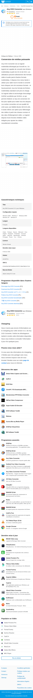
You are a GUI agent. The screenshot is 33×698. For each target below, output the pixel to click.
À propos (4, 668)
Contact (3, 671)
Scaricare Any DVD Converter (10, 289)
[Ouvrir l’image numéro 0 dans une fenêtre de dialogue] (14, 160)
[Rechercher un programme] (28, 1)
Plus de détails (16, 658)
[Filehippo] (6, 1)
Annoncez (4, 674)
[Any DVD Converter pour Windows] (3, 11)
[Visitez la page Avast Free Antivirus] (16, 17)
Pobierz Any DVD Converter (9, 295)
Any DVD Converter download (10, 303)
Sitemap (3, 677)
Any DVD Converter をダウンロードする (13, 292)
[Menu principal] (31, 1)
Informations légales (23, 681)
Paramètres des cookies (24, 688)
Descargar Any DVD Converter (10, 286)
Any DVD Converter (19, 9)
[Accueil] (2, 6)
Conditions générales (23, 668)
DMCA (19, 684)
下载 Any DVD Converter (8, 300)
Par (11, 11)
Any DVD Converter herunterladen (11, 298)
